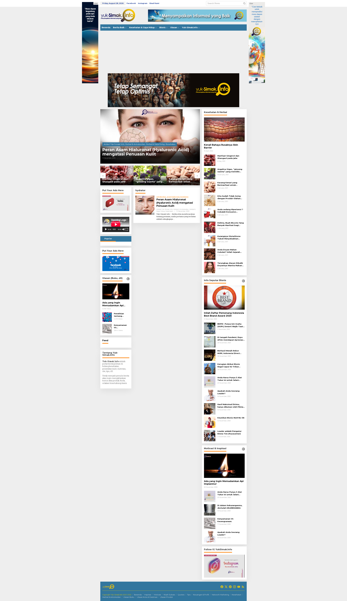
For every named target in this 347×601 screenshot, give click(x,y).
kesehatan (184, 197)
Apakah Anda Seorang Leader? (228, 392)
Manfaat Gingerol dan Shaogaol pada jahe (228, 157)
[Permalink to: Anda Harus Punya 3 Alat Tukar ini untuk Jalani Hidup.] (209, 381)
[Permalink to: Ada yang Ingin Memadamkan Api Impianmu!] (115, 291)
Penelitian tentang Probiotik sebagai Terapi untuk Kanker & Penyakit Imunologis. (121, 314)
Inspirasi (147, 595)
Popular (108, 238)
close (96, 3)
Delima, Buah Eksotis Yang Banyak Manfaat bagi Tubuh (230, 224)
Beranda (138, 595)
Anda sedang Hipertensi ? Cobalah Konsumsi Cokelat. (230, 210)
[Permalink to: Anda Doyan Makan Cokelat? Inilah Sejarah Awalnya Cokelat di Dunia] (209, 254)
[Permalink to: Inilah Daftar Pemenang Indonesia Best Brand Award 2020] (224, 298)
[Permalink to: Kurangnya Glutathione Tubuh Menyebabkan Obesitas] (209, 240)
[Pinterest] (230, 587)
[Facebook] (222, 587)
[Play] (106, 229)
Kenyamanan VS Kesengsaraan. (121, 326)
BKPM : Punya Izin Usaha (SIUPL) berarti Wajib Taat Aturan (230, 325)
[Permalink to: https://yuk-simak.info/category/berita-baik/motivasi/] (243, 449)
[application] (115, 224)
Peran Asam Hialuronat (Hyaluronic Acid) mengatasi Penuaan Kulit (145, 152)
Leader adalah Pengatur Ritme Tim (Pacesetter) (229, 432)
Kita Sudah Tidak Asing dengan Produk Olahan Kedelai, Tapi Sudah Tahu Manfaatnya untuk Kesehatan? (183, 180)
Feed (105, 340)
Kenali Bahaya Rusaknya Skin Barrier (221, 146)
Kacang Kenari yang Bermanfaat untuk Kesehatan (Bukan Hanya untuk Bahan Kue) (150, 180)
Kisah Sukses (169, 595)
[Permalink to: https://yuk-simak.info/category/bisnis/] (243, 281)
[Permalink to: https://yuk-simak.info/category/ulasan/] (128, 278)
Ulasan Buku (128, 597)
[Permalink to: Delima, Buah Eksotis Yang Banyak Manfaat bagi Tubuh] (209, 227)
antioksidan (161, 197)
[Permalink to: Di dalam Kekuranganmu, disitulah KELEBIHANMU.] (209, 509)
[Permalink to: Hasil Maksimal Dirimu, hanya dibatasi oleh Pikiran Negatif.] (209, 408)
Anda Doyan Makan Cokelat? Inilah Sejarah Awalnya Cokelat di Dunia (230, 251)
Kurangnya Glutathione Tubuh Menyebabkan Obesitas (228, 237)
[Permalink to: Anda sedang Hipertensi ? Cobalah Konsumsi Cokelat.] (209, 213)
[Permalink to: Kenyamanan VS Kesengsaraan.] (107, 328)
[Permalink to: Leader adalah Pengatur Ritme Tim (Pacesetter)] (209, 435)
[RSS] (243, 587)
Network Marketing (220, 595)
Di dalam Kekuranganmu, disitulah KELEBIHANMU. (229, 506)
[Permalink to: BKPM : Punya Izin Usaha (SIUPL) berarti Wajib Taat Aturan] (209, 328)
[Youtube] (238, 587)
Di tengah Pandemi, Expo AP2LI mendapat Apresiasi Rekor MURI (230, 338)
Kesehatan (171, 144)
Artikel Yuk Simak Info (114, 144)
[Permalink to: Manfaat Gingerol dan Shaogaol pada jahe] (209, 160)
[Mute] (123, 229)
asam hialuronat (173, 197)
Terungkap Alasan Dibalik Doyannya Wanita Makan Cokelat (230, 264)
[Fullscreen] (127, 229)
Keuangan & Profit (201, 595)
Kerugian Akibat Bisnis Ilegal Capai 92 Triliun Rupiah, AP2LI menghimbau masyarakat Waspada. (231, 365)
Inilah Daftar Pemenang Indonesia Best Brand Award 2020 (224, 314)
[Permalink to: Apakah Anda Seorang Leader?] (209, 395)
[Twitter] (226, 587)
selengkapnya (167, 219)
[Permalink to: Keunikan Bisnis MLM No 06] (209, 422)
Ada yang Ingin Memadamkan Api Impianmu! (112, 304)
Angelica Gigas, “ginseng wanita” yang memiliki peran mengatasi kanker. (115, 180)
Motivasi (157, 595)
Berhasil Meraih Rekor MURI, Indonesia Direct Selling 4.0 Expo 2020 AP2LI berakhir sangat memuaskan (228, 352)
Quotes (181, 595)
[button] (244, 3)
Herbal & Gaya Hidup (155, 144)
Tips (188, 595)
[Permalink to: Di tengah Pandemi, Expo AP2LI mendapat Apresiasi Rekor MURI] (209, 341)
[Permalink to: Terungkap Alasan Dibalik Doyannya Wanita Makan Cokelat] (209, 267)
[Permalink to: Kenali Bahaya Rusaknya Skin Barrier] (224, 129)
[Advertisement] (173, 53)
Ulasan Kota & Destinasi (147, 597)
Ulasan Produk (166, 597)
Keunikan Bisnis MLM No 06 (230, 418)
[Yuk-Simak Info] (120, 15)
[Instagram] (234, 587)
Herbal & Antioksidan (135, 144)
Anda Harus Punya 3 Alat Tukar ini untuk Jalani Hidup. (229, 378)
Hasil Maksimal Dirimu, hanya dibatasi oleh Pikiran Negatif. (230, 405)
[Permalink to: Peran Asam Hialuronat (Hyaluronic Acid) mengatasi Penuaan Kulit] (150, 136)
